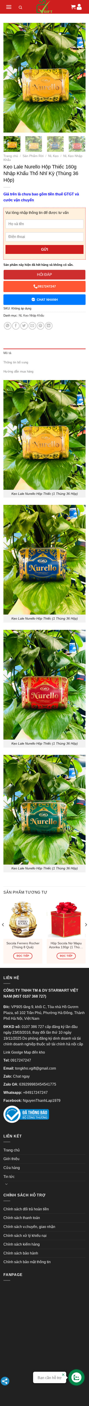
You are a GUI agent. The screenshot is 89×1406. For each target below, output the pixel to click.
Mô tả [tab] (7, 353)
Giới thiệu (11, 1159)
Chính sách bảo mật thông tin (27, 1262)
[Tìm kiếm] (20, 8)
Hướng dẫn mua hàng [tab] (18, 371)
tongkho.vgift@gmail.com (35, 1068)
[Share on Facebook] (16, 326)
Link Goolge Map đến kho (24, 1052)
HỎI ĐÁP (44, 275)
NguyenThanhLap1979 (41, 1100)
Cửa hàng (11, 1168)
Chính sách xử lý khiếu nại (25, 1236)
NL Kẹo (53, 156)
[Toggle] (6, 1184)
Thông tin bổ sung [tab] (15, 362)
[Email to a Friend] (32, 326)
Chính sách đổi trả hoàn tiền (26, 1209)
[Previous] (11, 78)
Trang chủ (10, 156)
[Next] (78, 78)
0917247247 (47, 286)
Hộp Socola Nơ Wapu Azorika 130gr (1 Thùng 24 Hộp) (66, 945)
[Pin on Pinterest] (40, 326)
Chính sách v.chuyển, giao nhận (29, 1227)
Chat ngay (21, 1076)
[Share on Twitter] (24, 326)
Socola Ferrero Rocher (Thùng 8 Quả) (22, 945)
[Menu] (9, 7)
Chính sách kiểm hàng (21, 1244)
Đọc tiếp (23, 955)
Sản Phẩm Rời (33, 156)
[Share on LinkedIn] (48, 326)
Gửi (44, 249)
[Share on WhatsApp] (7, 326)
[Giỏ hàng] (73, 7)
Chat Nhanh (47, 299)
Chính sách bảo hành (20, 1253)
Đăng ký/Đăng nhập (79, 7)
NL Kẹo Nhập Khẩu (31, 315)
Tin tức (9, 1177)
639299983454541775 (37, 1084)
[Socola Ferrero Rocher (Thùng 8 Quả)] (22, 919)
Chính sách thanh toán (21, 1218)
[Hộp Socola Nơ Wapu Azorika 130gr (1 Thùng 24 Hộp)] (66, 919)
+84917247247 (35, 1092)
